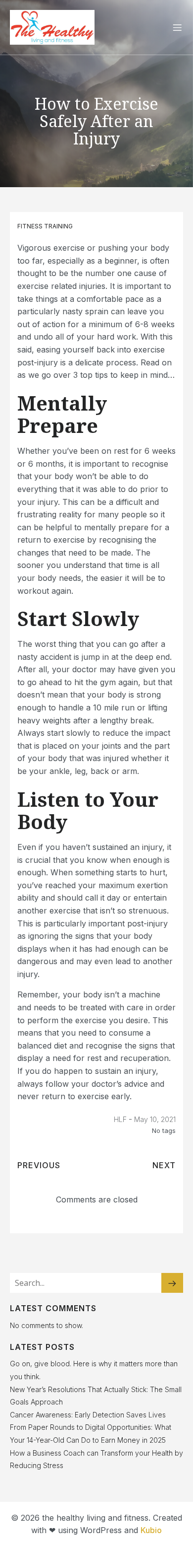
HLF (120, 1119)
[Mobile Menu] (177, 27)
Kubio (151, 1530)
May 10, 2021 (155, 1119)
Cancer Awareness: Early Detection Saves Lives (88, 1414)
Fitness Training (45, 226)
